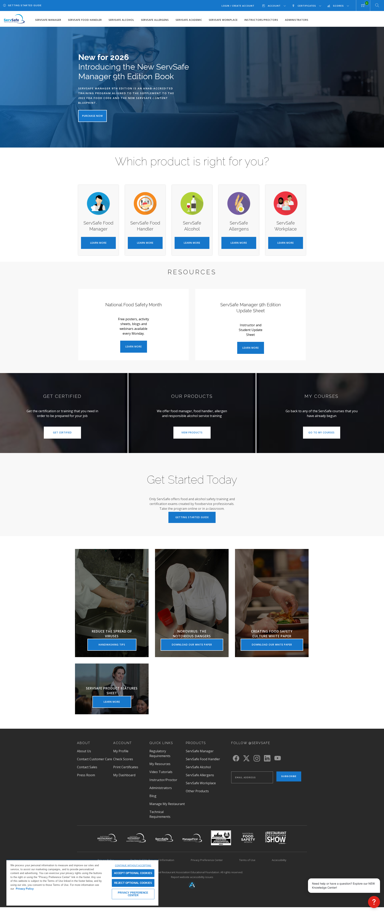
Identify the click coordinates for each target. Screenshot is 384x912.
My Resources (159, 764)
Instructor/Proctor (163, 780)
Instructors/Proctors (261, 20)
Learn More (103, 245)
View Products (196, 435)
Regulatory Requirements (159, 753)
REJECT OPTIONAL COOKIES (133, 882)
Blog (152, 796)
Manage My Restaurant (167, 804)
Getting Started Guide (25, 5)
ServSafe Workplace (223, 20)
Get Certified (67, 435)
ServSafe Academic (189, 20)
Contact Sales (87, 767)
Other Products (197, 791)
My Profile (120, 751)
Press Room (91, 775)
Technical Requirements (159, 814)
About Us (84, 751)
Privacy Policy (25, 888)
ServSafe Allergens (155, 20)
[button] (374, 902)
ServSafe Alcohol (121, 20)
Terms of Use (247, 860)
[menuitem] (277, 5)
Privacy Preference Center (207, 860)
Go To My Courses (324, 435)
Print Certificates (125, 767)
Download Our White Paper (197, 647)
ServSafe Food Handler (85, 20)
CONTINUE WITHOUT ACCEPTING (133, 865)
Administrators (297, 20)
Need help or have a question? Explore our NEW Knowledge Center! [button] (343, 885)
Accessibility (279, 860)
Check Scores (123, 759)
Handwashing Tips (117, 647)
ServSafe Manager (48, 20)
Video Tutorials (160, 772)
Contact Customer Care (94, 759)
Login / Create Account (238, 5)
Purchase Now (92, 116)
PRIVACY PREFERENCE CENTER (133, 894)
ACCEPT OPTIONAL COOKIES (133, 873)
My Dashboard (124, 775)
